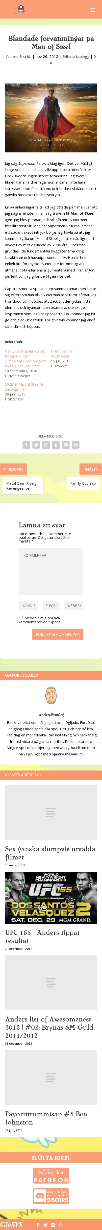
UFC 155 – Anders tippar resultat (42, 936)
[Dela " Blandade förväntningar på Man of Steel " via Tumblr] (56, 445)
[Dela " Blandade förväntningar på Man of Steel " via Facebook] (26, 445)
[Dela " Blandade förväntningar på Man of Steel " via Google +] (46, 445)
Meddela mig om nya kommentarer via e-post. (40, 619)
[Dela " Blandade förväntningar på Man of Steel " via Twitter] (36, 445)
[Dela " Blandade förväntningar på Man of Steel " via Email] (66, 445)
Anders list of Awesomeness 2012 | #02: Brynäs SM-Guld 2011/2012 (49, 1027)
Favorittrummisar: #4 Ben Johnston (46, 1118)
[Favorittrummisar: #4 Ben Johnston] (51, 1077)
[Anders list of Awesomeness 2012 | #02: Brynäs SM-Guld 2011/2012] (51, 982)
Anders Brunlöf (18, 56)
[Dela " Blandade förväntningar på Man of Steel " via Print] (76, 445)
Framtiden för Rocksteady (62, 353)
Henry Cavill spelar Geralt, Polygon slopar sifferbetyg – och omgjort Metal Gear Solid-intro (25, 358)
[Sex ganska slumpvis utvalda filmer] (51, 812)
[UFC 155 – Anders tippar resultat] (51, 898)
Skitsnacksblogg (75, 56)
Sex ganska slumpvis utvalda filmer (50, 853)
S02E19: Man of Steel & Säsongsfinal (24, 387)
